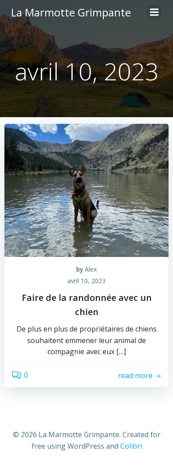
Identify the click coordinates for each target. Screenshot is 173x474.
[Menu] (154, 12)
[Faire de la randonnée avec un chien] (86, 189)
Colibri (131, 446)
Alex (91, 269)
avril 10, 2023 (86, 280)
